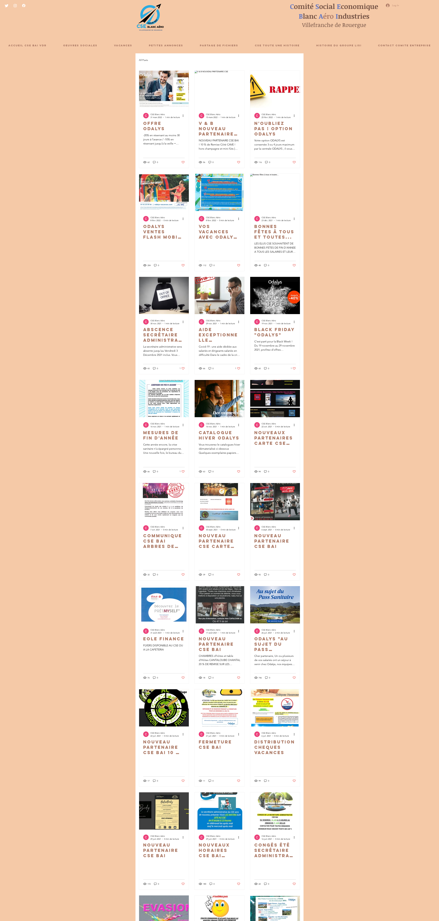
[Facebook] (24, 5)
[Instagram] (15, 5)
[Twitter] (6, 5)
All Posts (143, 60)
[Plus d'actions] (184, 116)
